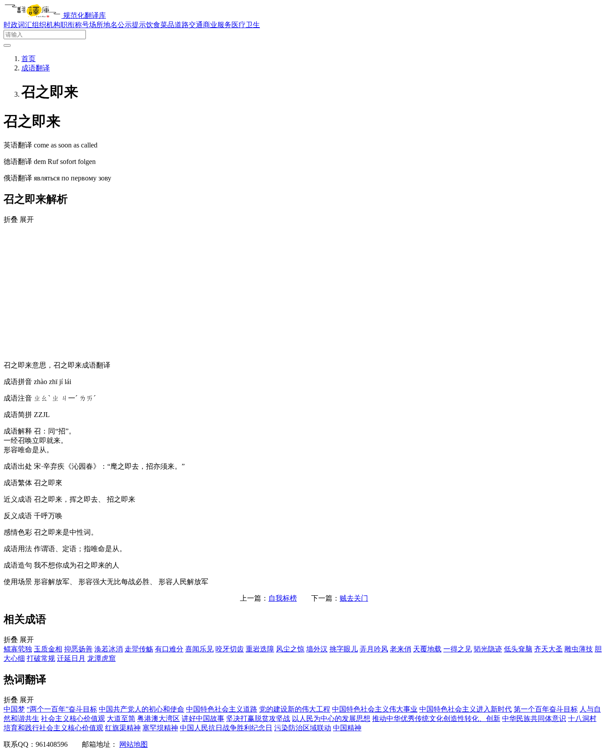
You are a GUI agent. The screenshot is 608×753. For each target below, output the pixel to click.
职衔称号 (75, 25)
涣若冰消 (108, 649)
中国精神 (347, 728)
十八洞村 (582, 718)
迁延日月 (71, 658)
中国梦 (14, 709)
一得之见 (457, 649)
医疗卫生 (245, 25)
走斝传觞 (139, 649)
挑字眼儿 (343, 649)
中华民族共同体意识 (534, 718)
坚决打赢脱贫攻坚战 (258, 718)
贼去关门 (354, 598)
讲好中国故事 (203, 718)
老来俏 (400, 649)
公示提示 (132, 25)
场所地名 (103, 25)
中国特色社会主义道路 (221, 709)
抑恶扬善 (78, 649)
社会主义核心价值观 (73, 718)
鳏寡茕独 (18, 649)
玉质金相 (48, 649)
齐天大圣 (548, 649)
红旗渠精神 (123, 728)
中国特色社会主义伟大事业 (374, 709)
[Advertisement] (304, 291)
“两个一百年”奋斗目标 (62, 709)
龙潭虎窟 (101, 658)
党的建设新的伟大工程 (294, 709)
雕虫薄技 (578, 649)
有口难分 (169, 649)
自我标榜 (282, 598)
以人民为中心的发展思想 (331, 718)
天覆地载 (427, 649)
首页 (28, 58)
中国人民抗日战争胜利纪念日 (226, 728)
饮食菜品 (160, 25)
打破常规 (41, 658)
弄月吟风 (374, 649)
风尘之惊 (290, 649)
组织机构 (46, 25)
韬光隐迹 (488, 649)
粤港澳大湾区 (158, 718)
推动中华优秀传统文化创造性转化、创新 (436, 718)
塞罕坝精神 (160, 728)
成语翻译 (35, 68)
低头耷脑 (518, 649)
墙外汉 (317, 649)
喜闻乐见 (199, 649)
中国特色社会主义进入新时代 (465, 709)
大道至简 (121, 718)
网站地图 (133, 744)
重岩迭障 (260, 649)
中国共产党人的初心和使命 (141, 709)
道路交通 (188, 25)
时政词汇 (18, 25)
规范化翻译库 (84, 15)
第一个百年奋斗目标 (546, 709)
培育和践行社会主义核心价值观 (53, 728)
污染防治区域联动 (302, 728)
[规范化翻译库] (33, 15)
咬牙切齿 (229, 649)
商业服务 (217, 25)
